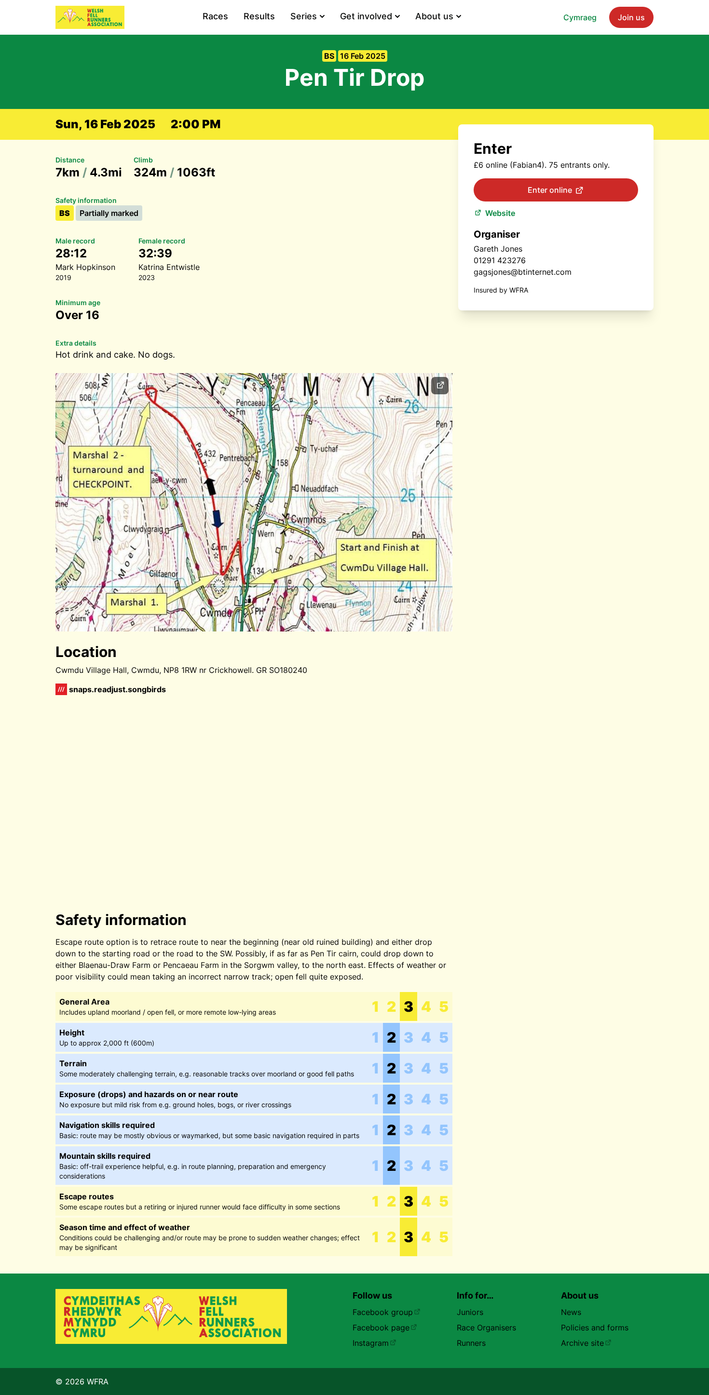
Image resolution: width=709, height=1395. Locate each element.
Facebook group (383, 1312)
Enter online (550, 190)
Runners (471, 1343)
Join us (631, 17)
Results (259, 16)
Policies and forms (594, 1327)
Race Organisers (486, 1327)
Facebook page (381, 1327)
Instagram (371, 1343)
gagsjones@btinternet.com (523, 272)
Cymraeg (580, 17)
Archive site (582, 1343)
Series (303, 16)
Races (215, 16)
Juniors (470, 1312)
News (571, 1312)
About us (434, 16)
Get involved (366, 16)
